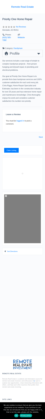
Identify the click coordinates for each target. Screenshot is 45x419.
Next (41, 137)
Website (21, 37)
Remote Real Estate (22, 6)
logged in (20, 121)
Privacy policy (26, 415)
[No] (42, 410)
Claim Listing (11, 150)
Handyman (18, 48)
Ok (16, 415)
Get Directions (12, 251)
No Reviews (21, 27)
